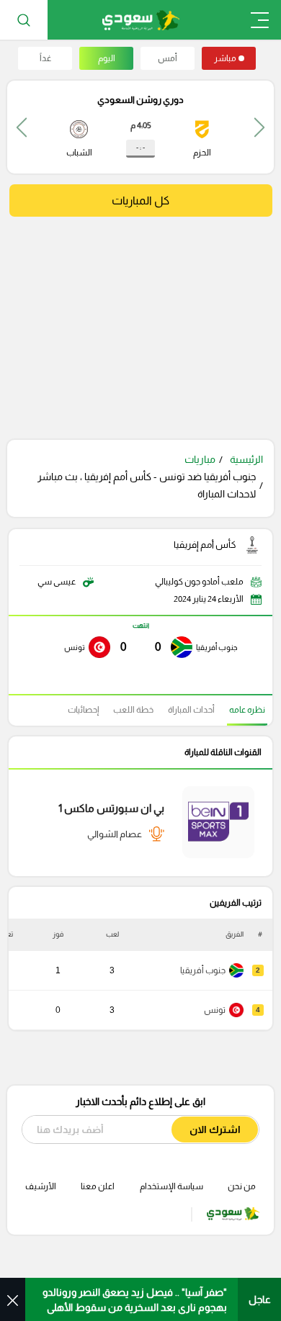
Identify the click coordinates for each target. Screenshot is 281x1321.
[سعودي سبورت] (141, 20)
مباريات (199, 459)
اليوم (106, 58)
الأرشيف (40, 1186)
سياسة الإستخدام (171, 1186)
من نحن (242, 1186)
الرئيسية (246, 459)
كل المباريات (140, 200)
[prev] (259, 127)
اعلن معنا (98, 1186)
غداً (45, 58)
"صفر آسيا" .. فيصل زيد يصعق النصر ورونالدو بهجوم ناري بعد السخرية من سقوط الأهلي (135, 1299)
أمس (167, 58)
